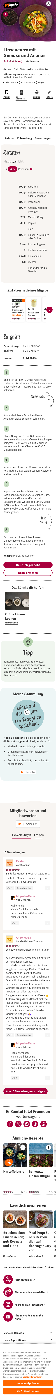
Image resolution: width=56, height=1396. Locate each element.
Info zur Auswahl (31, 169)
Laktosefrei (27, 82)
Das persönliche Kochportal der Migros (23, 1267)
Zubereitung (24, 138)
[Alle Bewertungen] (10, 61)
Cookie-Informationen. (32, 1376)
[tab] (28, 1332)
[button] (9, 863)
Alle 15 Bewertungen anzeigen (25, 1091)
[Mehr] (47, 888)
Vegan (41, 82)
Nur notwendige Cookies (28, 1383)
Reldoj (20, 861)
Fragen (39, 835)
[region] (28, 1370)
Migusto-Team (25, 896)
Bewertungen (43, 138)
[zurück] (5, 14)
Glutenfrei (10, 82)
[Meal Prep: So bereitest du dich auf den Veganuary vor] (41, 1234)
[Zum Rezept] (15, 1168)
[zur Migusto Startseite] (11, 3)
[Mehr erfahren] (17, 618)
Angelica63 (23, 937)
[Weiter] (49, 310)
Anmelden (30, 772)
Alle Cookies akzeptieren (28, 1391)
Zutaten (9, 138)
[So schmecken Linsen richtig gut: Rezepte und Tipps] (15, 1234)
